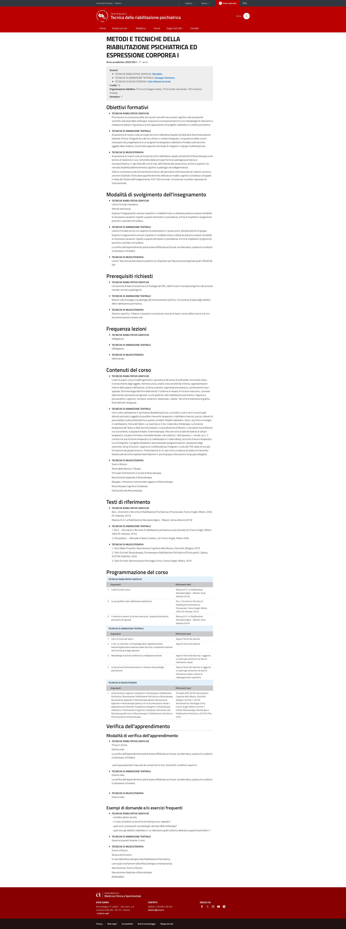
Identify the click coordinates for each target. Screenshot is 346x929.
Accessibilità (127, 923)
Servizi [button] (204, 3)
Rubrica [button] (188, 3)
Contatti (194, 28)
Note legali (112, 923)
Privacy (99, 923)
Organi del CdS (174, 28)
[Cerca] (246, 16)
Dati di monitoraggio (147, 923)
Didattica (140, 28)
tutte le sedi (103, 913)
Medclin (118, 3)
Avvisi (157, 28)
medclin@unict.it (156, 910)
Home (102, 28)
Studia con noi (119, 28)
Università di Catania (104, 3)
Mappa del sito (166, 923)
